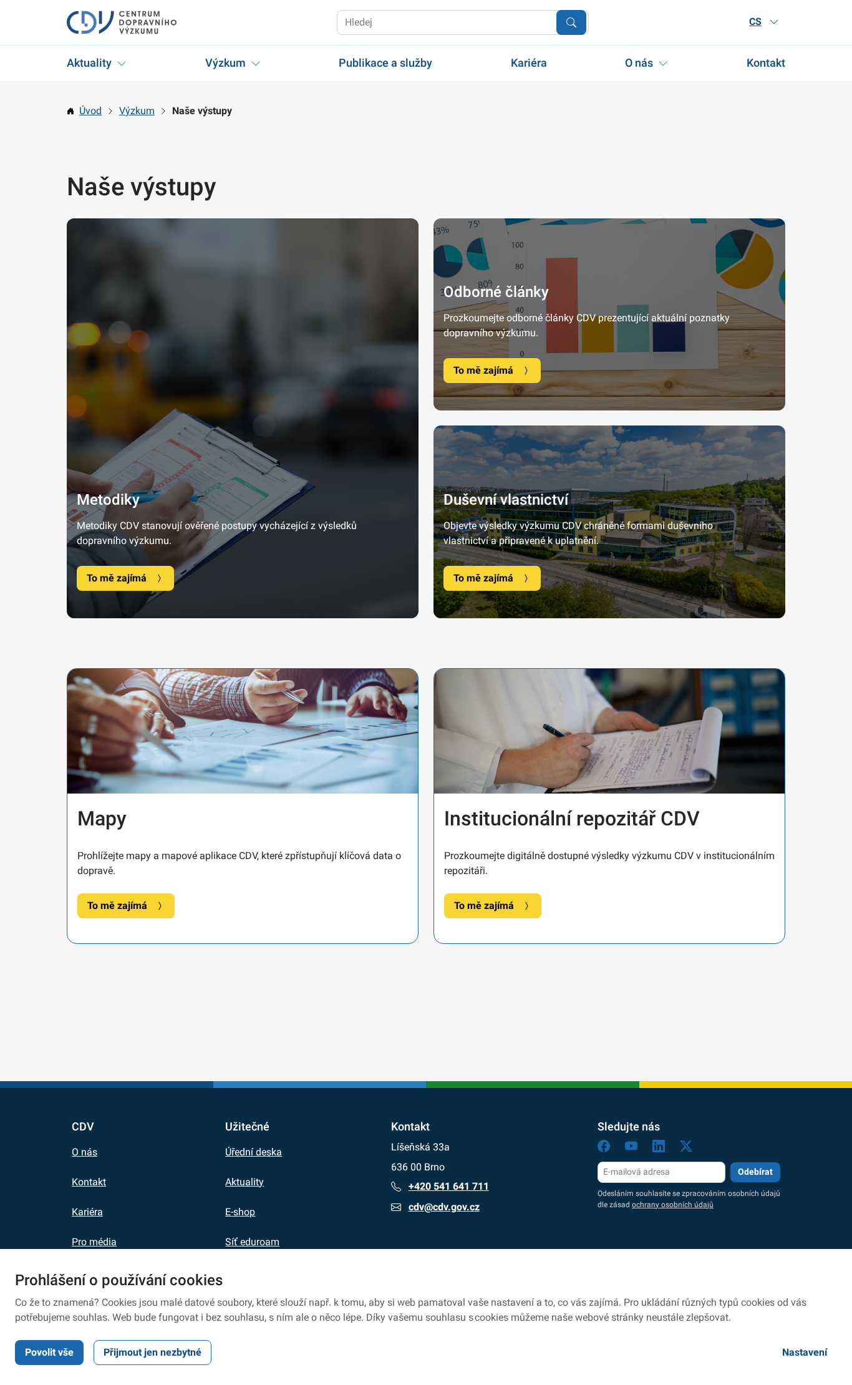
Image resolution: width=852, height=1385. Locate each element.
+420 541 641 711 (449, 1186)
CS (755, 21)
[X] (686, 1148)
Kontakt (766, 62)
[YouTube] (631, 1148)
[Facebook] (604, 1148)
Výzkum (225, 62)
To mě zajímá (117, 578)
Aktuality (89, 62)
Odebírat (755, 1172)
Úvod (90, 111)
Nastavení (804, 1352)
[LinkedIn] (658, 1148)
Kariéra (529, 62)
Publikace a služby (385, 62)
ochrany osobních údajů (673, 1204)
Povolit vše (49, 1352)
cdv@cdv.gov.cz (444, 1207)
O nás (639, 62)
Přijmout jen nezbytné (152, 1352)
